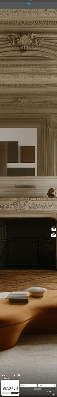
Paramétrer (6, 392)
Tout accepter (15, 392)
